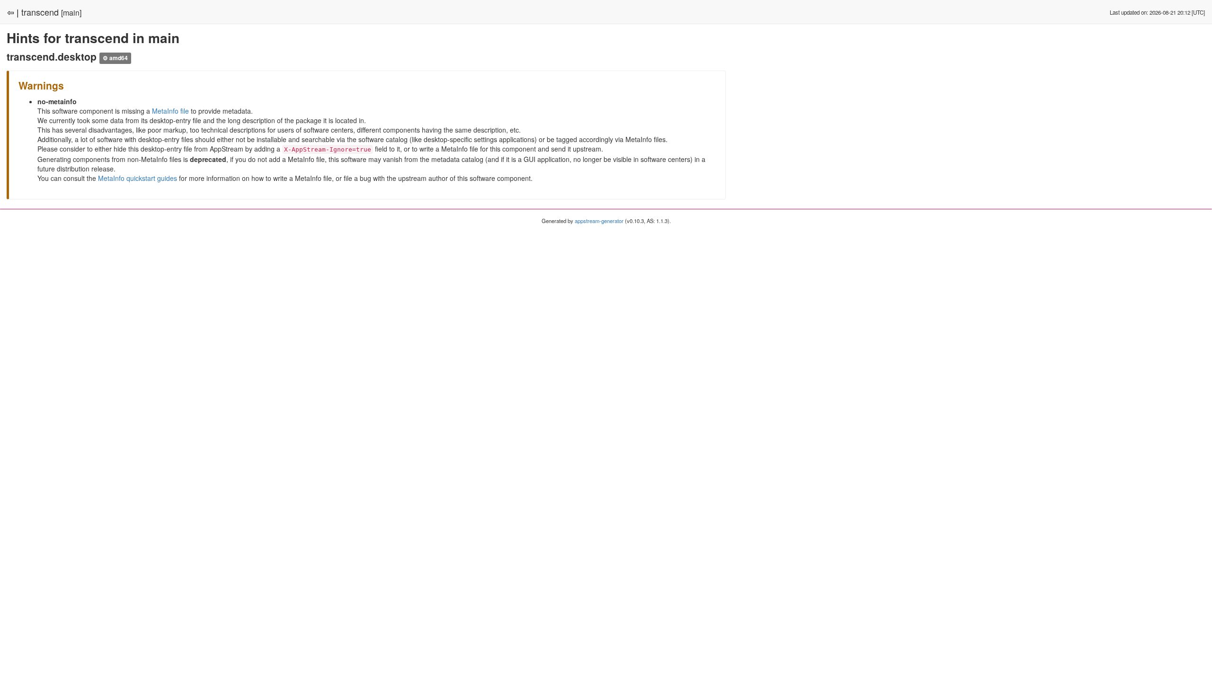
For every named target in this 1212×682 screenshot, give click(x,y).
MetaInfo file (170, 111)
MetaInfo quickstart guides (137, 178)
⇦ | (13, 12)
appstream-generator (599, 220)
